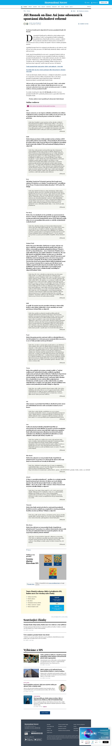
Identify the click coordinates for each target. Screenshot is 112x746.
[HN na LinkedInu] (38, 733)
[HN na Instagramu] (36, 733)
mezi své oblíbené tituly (54, 583)
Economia (49, 728)
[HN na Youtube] (41, 733)
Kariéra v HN (49, 730)
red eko (30, 23)
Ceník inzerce (49, 732)
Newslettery (76, 728)
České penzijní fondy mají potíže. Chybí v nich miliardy (44, 66)
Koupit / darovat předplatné (79, 724)
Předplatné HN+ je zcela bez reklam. (61, 616)
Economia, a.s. (33, 726)
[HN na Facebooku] (34, 733)
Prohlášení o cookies (62, 726)
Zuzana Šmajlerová (37, 23)
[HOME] (21, 7)
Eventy (75, 726)
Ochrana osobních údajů (63, 724)
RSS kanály (76, 730)
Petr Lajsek (26, 682)
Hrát (48, 564)
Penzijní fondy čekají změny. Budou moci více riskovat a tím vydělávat (45, 624)
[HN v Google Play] (29, 739)
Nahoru (29, 550)
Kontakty (48, 724)
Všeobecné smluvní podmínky (64, 730)
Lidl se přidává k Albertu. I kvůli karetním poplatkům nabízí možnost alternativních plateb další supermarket (53, 656)
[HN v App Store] (38, 739)
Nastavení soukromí (62, 728)
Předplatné (104, 2)
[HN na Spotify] (40, 733)
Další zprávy (44, 712)
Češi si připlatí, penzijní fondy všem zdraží (36, 634)
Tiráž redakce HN (50, 726)
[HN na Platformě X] (32, 733)
